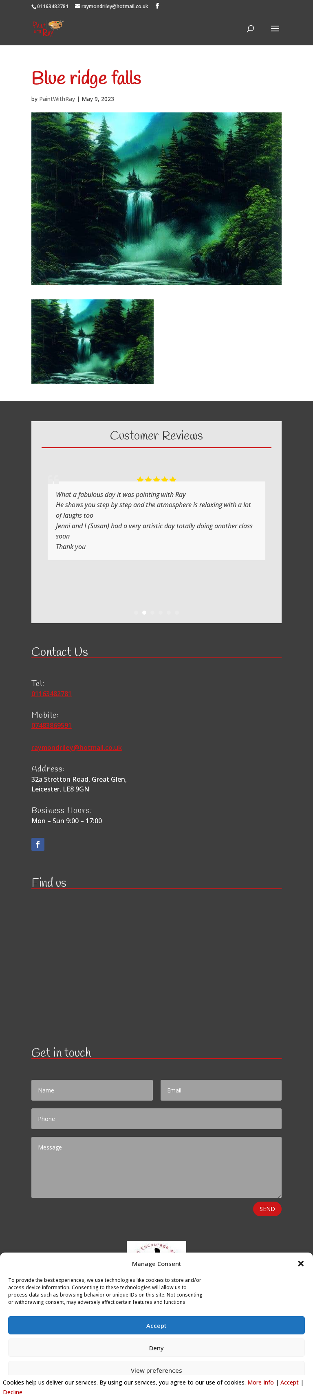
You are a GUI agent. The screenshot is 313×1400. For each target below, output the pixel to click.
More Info (260, 1382)
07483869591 (51, 725)
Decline (12, 1392)
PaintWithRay (57, 99)
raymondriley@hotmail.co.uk (76, 747)
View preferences (156, 1370)
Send (267, 1209)
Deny (156, 1348)
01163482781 (52, 6)
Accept (156, 1325)
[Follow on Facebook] (37, 844)
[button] (301, 1263)
